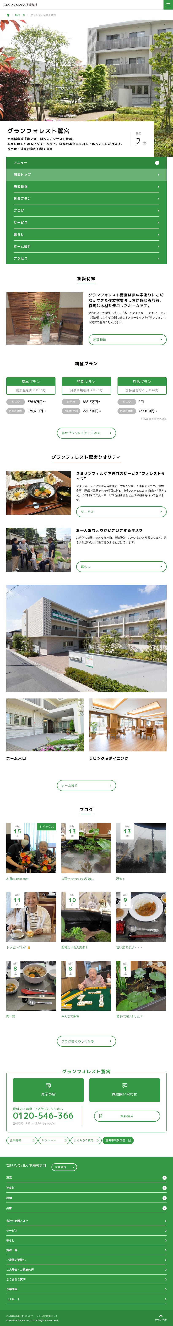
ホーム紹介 (22, 246)
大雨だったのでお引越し (77, 878)
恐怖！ (120, 878)
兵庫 (9, 1208)
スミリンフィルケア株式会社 (20, 4)
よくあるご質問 (83, 1140)
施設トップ (22, 174)
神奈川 (10, 1187)
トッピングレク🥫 (18, 947)
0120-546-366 (43, 1115)
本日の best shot (17, 878)
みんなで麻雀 (70, 1016)
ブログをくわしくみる (78, 1041)
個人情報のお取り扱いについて (19, 1316)
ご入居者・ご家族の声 (20, 1269)
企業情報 (15, 1140)
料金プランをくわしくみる (81, 433)
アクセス (21, 258)
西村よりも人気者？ (74, 947)
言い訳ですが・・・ (129, 947)
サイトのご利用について (46, 1316)
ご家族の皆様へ (16, 1259)
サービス (21, 222)
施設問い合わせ (124, 1094)
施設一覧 (20, 15)
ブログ (19, 210)
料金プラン (22, 198)
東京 (9, 1177)
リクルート (49, 1140)
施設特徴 (21, 186)
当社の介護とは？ (17, 1220)
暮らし (19, 234)
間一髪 (10, 1016)
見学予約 (48, 1094)
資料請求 (127, 1116)
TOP (7, 15)
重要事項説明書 (115, 1140)
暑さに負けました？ (129, 1016)
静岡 (9, 1198)
